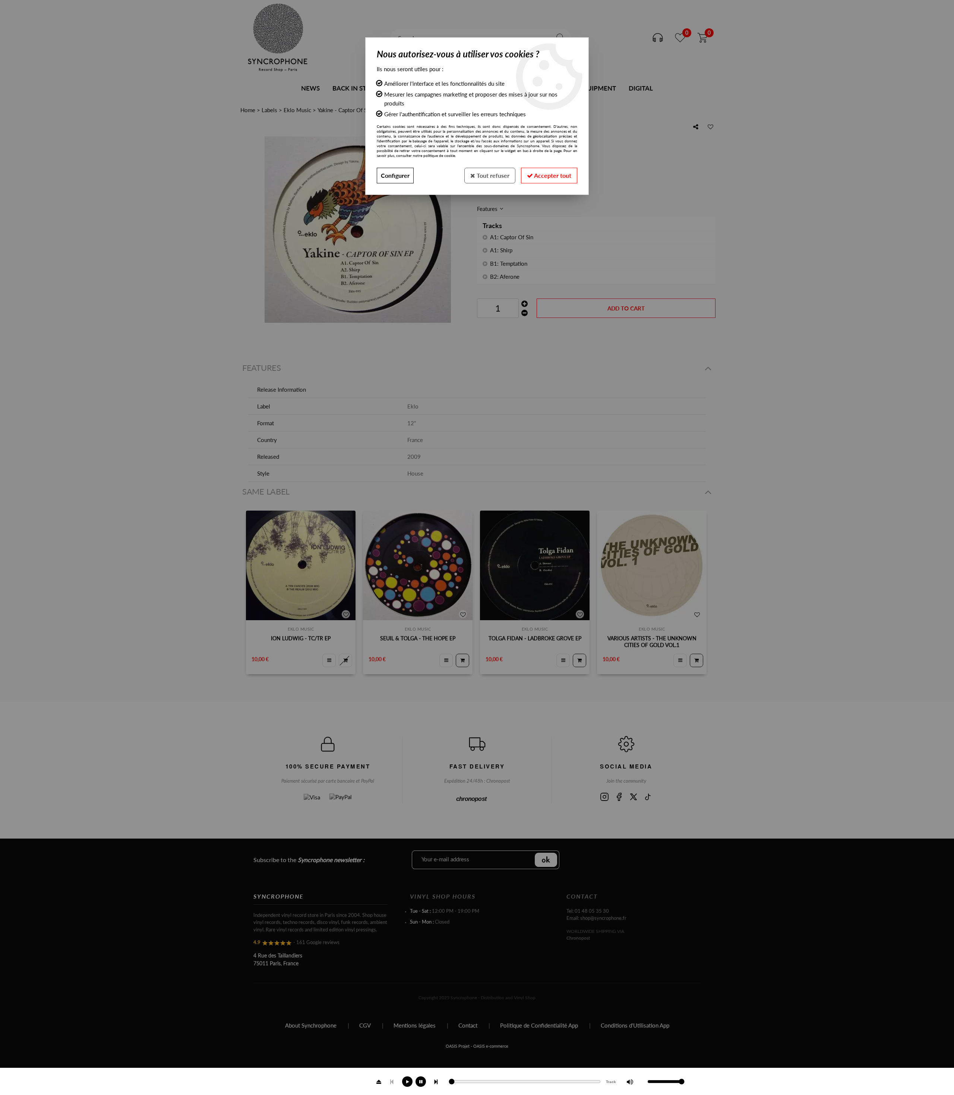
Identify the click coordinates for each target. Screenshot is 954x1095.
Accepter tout (552, 175)
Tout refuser (492, 175)
